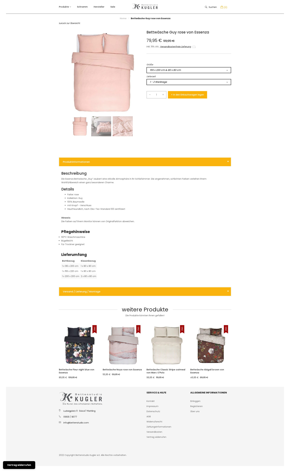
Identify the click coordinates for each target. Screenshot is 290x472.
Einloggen (195, 401)
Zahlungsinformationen (159, 426)
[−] (150, 95)
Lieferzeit (151, 76)
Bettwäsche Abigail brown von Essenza (207, 371)
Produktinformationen (76, 162)
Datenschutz (153, 411)
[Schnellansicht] (99, 360)
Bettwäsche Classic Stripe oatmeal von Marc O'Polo (166, 371)
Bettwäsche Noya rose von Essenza (122, 369)
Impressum (152, 406)
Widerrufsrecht (154, 421)
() (225, 7)
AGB (149, 416)
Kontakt (151, 401)
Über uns (195, 411)
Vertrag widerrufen (156, 437)
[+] (163, 95)
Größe (150, 64)
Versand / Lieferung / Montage (81, 291)
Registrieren (196, 406)
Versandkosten (154, 431)
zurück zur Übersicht (69, 23)
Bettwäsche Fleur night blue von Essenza (76, 371)
